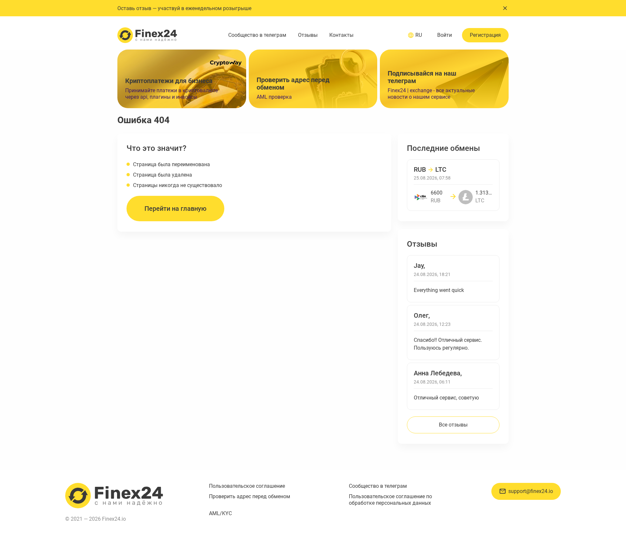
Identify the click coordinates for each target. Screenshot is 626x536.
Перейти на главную (175, 208)
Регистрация (485, 35)
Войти (444, 35)
